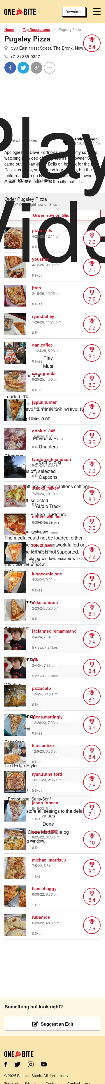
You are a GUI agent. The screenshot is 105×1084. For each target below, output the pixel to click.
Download (74, 11)
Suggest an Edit (57, 1024)
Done (48, 824)
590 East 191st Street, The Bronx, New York (51, 48)
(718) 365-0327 (25, 56)
